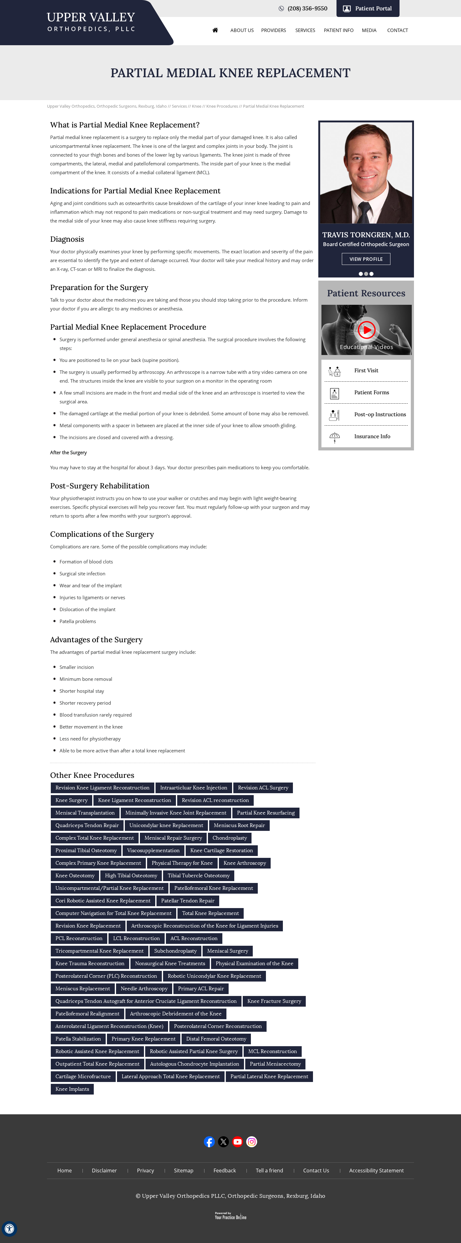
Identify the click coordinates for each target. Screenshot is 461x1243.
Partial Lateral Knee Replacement (269, 1076)
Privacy (145, 1170)
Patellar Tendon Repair (188, 901)
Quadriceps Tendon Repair (87, 825)
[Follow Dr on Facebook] (209, 1141)
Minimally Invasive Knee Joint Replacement (175, 813)
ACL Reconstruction (194, 938)
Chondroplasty (230, 838)
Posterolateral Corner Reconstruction (218, 1026)
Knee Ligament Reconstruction (134, 800)
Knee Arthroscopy (245, 863)
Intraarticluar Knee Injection (193, 788)
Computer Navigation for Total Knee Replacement (114, 913)
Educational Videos (366, 347)
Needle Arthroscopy (144, 989)
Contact (397, 30)
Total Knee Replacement (210, 913)
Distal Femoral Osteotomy (216, 1039)
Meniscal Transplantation (85, 813)
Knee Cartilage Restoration (221, 850)
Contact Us (316, 1170)
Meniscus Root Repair (239, 825)
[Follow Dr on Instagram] (251, 1141)
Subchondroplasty (175, 951)
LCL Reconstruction (136, 938)
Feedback (225, 1170)
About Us (242, 30)
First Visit (366, 370)
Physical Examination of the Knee (255, 963)
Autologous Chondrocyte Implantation (194, 1064)
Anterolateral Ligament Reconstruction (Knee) (109, 1026)
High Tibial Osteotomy (131, 876)
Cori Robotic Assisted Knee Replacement (103, 901)
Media (369, 30)
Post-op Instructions (380, 414)
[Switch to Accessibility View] (9, 1229)
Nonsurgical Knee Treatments (170, 963)
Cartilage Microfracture (83, 1076)
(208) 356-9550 (307, 8)
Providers (273, 30)
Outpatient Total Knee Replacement (98, 1064)
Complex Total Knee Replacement (95, 838)
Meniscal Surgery (227, 951)
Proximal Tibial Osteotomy (86, 850)
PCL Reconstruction (79, 938)
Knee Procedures (222, 106)
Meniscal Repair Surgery (173, 838)
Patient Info (339, 30)
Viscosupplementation (153, 850)
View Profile (366, 259)
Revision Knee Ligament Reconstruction (103, 788)
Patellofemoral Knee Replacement (213, 888)
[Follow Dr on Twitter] (223, 1141)
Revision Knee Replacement (88, 926)
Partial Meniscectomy (275, 1064)
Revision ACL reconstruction (215, 800)
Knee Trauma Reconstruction (90, 963)
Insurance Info (372, 436)
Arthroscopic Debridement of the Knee (176, 1014)
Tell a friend (269, 1170)
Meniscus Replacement (83, 989)
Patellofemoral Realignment (87, 1014)
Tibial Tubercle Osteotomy (199, 876)
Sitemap (183, 1170)
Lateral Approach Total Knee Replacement (171, 1076)
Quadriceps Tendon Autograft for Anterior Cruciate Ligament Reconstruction (146, 1001)
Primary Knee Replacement (144, 1039)
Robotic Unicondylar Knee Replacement (214, 976)
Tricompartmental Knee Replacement (100, 951)
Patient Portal (373, 8)
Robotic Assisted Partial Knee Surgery (194, 1051)
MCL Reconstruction (272, 1051)
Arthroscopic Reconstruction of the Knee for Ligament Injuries (204, 926)
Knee (197, 106)
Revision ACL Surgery (263, 788)
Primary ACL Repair (201, 989)
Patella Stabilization (78, 1039)
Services (305, 30)
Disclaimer (104, 1170)
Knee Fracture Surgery (274, 1001)
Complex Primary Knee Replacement (98, 863)
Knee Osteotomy (75, 876)
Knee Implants (72, 1089)
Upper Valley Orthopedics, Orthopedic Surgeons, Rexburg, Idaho (107, 106)
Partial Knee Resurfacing (266, 813)
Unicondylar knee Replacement (166, 825)
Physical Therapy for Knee (182, 863)
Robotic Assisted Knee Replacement (97, 1051)
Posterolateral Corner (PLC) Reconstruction (106, 976)
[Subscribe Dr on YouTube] (237, 1141)
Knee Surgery (71, 800)
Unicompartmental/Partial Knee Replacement (110, 888)
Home (215, 30)
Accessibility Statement (376, 1170)
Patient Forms (371, 392)
